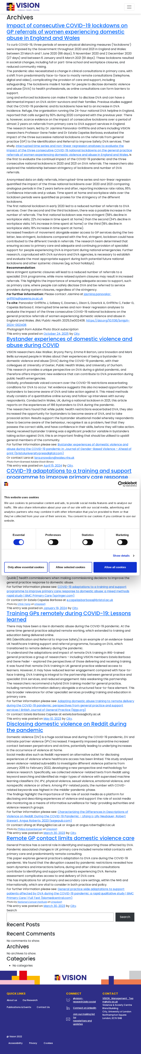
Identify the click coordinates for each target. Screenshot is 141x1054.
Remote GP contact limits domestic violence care (70, 838)
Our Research (30, 1000)
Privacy (33, 1043)
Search (12, 910)
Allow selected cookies (70, 567)
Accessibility (15, 1043)
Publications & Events (19, 1007)
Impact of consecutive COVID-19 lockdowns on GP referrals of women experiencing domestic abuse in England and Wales (67, 31)
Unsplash (39, 604)
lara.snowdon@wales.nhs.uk (54, 458)
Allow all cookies (115, 567)
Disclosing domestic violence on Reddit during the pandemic (66, 727)
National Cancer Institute (32, 902)
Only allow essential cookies (26, 567)
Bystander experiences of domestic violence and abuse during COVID (69, 342)
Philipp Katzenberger (29, 829)
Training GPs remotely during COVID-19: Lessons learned (69, 616)
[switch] (53, 542)
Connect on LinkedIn (84, 1007)
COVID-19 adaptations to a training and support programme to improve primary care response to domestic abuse (69, 477)
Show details (121, 555)
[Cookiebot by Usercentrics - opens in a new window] (121, 484)
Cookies (48, 1043)
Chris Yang (23, 604)
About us (12, 1000)
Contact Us (43, 1007)
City (76, 334)
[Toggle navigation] (129, 7)
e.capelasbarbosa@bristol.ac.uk (90, 600)
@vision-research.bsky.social (84, 1000)
